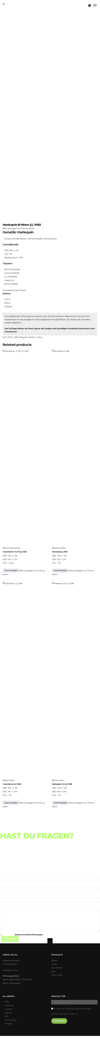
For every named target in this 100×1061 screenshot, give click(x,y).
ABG (7, 1016)
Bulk (53, 971)
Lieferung (8, 858)
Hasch (54, 964)
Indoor (39, 337)
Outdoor (62, 548)
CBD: (6, 250)
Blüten (32, 337)
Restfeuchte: (10, 258)
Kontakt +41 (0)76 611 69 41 (19, 862)
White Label (56, 975)
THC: (6, 254)
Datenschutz (10, 1020)
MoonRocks (56, 968)
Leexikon (9, 1009)
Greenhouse (14, 548)
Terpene (8, 1013)
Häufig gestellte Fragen (20, 854)
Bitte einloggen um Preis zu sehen (19, 228)
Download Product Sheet (14, 290)
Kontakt (8, 1024)
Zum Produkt (10, 570)
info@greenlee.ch (11, 970)
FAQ (7, 1002)
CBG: (5, 559)
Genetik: (10, 232)
